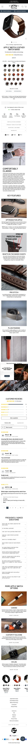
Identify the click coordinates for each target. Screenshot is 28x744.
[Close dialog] (27, 364)
